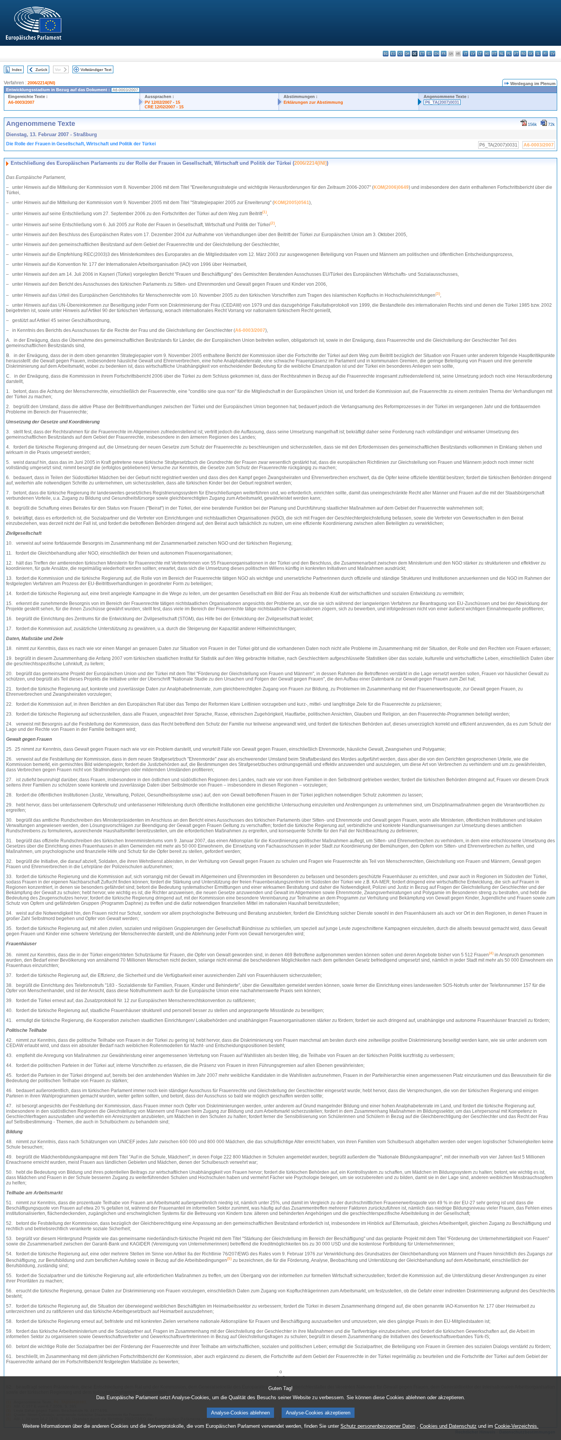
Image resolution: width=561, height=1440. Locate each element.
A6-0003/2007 (21, 102)
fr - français (444, 53)
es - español (393, 53)
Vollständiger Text (96, 70)
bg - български (386, 53)
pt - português (516, 53)
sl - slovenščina (538, 53)
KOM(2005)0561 (291, 202)
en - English (436, 53)
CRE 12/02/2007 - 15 (164, 107)
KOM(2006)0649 (391, 187)
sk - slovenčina (531, 53)
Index (17, 70)
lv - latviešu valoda (473, 53)
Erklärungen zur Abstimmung (313, 102)
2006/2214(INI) (41, 82)
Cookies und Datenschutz (448, 1426)
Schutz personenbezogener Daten (377, 1426)
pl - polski (509, 53)
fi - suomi (545, 53)
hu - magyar (487, 53)
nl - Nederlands (502, 53)
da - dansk (407, 53)
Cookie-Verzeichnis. (516, 1426)
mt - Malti (494, 53)
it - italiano (465, 53)
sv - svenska (552, 53)
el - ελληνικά (429, 53)
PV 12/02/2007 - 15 (162, 102)
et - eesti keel (422, 53)
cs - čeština (400, 53)
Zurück (41, 70)
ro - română (523, 53)
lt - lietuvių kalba (480, 53)
